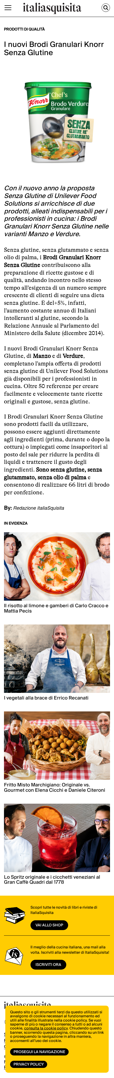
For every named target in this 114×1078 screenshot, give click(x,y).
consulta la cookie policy (46, 1028)
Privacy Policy (29, 1064)
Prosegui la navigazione (39, 1052)
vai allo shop (49, 925)
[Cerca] (106, 7)
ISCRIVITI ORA (48, 965)
